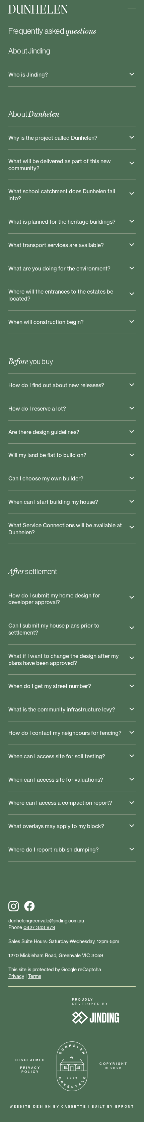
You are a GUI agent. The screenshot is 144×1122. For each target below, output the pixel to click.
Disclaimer (30, 1060)
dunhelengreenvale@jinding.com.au (46, 920)
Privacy (16, 976)
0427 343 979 (39, 927)
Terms (34, 976)
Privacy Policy (30, 1070)
